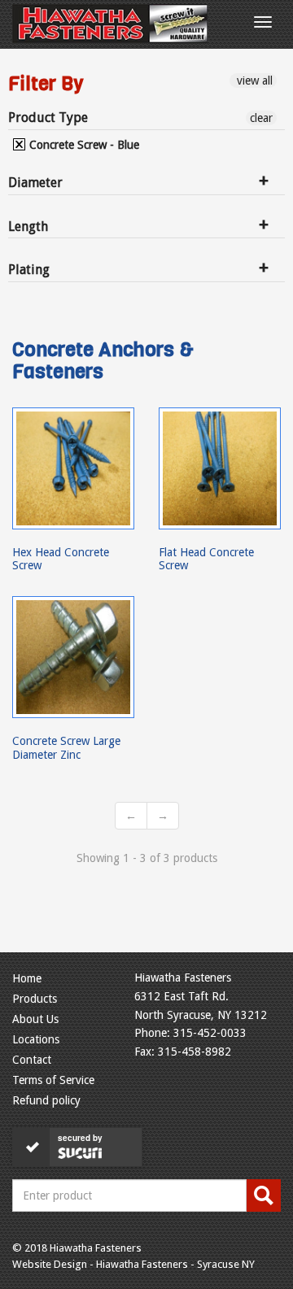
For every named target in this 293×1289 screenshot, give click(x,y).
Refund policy (46, 1100)
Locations (35, 1039)
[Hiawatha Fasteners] (110, 23)
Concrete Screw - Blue (82, 144)
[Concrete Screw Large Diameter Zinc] (73, 657)
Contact (31, 1059)
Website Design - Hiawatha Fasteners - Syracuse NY (133, 1264)
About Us (35, 1019)
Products (34, 998)
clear (261, 117)
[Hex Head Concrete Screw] (73, 468)
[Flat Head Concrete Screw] (220, 468)
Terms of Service (53, 1080)
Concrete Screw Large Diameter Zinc (66, 747)
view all (253, 80)
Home (27, 978)
